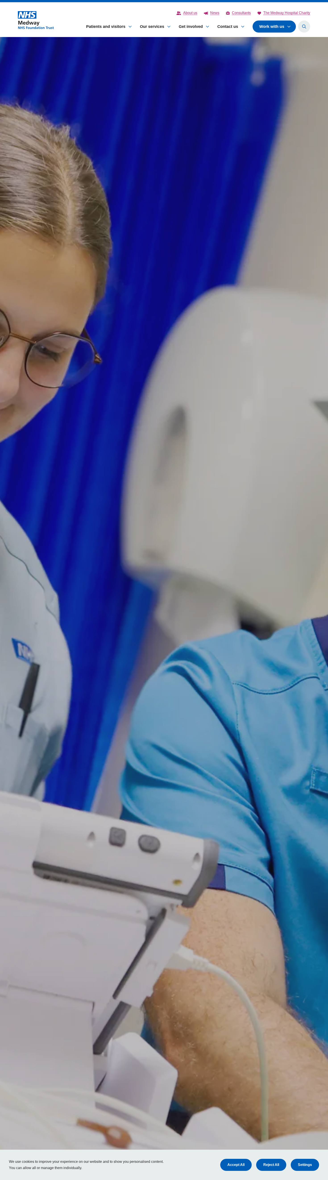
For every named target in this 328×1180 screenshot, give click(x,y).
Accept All (236, 1165)
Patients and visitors (105, 26)
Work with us (271, 26)
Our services (152, 26)
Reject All (271, 1165)
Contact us (227, 26)
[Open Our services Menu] (169, 26)
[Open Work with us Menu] (289, 26)
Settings (305, 1165)
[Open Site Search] (304, 27)
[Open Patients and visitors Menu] (130, 26)
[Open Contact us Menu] (243, 26)
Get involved (191, 26)
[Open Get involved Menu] (207, 26)
